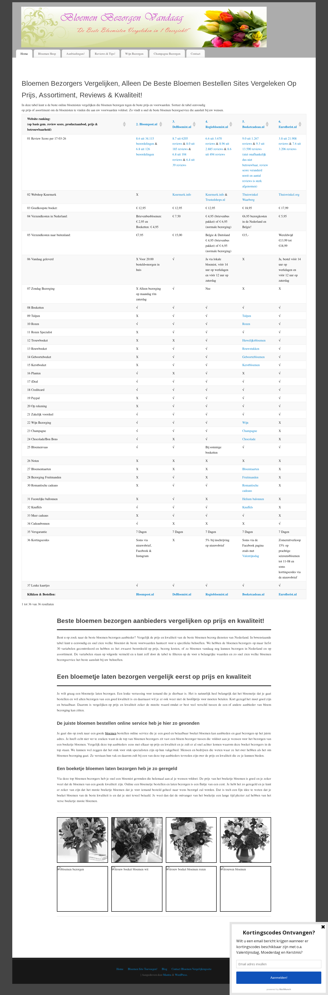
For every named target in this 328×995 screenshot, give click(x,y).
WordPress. (181, 975)
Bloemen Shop (47, 54)
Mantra (167, 975)
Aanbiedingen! (75, 54)
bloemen (110, 733)
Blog (164, 969)
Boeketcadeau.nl (253, 594)
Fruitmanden (250, 477)
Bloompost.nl (145, 594)
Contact (195, 54)
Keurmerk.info (181, 194)
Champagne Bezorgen (167, 54)
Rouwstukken (250, 348)
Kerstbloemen (251, 365)
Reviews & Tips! (105, 54)
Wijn (245, 422)
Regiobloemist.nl (217, 594)
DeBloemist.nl (181, 594)
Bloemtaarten (250, 469)
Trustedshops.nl (215, 199)
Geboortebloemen (253, 357)
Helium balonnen (253, 499)
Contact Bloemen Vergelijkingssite (192, 969)
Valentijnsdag (250, 556)
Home (24, 54)
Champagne (249, 431)
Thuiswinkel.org (289, 194)
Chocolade (248, 439)
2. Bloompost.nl (146, 124)
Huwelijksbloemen (254, 340)
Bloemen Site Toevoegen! (142, 969)
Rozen (246, 324)
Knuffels (247, 507)
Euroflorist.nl (288, 594)
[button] (124, 124)
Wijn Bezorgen (134, 54)
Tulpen (246, 316)
